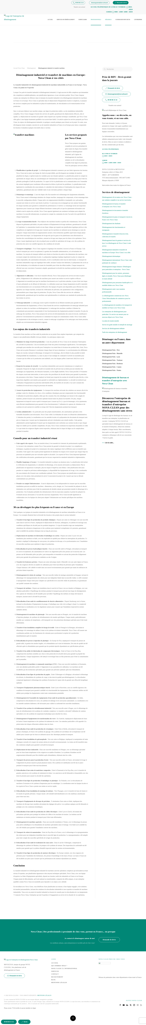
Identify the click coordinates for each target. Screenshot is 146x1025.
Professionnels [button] (96, 19)
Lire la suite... (109, 443)
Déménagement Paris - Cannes (111, 367)
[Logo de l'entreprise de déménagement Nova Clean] (21, 959)
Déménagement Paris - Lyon (111, 357)
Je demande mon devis (123, 19)
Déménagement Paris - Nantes (111, 370)
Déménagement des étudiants (111, 223)
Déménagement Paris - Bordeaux (112, 363)
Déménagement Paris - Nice (111, 350)
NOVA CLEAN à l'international (64, 968)
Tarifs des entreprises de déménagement (114, 332)
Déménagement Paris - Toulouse (112, 360)
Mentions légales (59, 982)
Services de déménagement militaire (113, 328)
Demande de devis (122, 2)
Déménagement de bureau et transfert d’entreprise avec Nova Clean (115, 380)
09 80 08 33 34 (79, 2)
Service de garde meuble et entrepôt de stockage (117, 325)
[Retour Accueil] (16, 19)
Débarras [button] (108, 19)
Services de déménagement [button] (66, 19)
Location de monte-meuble (110, 321)
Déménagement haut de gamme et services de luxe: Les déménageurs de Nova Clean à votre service (116, 243)
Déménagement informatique (111, 256)
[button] (73, 1018)
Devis (25, 1022)
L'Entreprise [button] (138, 19)
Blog (53, 979)
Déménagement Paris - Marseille (112, 353)
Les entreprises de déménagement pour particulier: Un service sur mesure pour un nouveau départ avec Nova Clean (115, 314)
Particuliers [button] (83, 19)
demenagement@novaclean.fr (99, 2)
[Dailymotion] (138, 1005)
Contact (55, 974)
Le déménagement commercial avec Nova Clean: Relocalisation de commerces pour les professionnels (116, 298)
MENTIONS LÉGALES (44, 995)
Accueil (50, 19)
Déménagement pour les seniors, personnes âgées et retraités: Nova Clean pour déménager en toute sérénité (116, 276)
